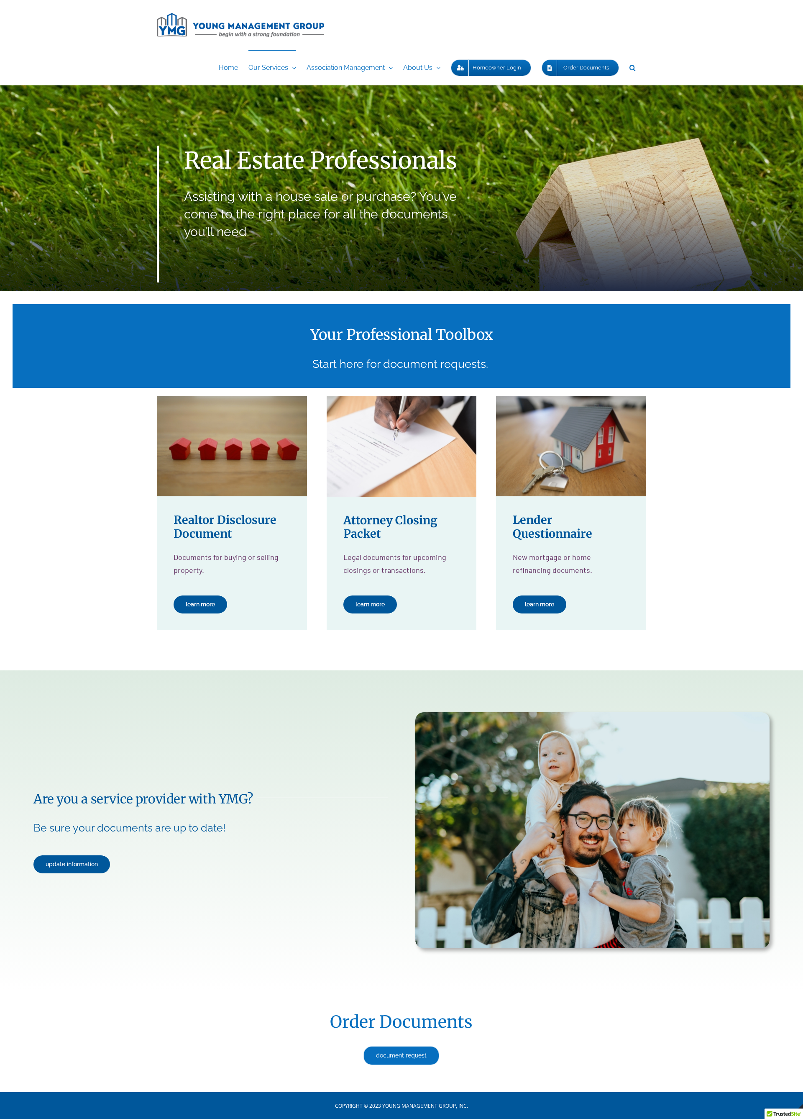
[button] (632, 67)
